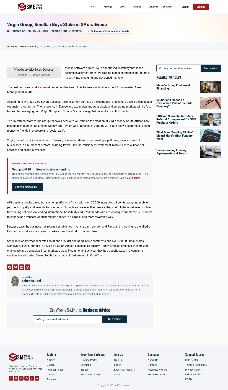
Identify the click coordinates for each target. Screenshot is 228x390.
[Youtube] (37, 378)
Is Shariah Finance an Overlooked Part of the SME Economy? (174, 103)
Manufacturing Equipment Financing (173, 87)
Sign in (185, 6)
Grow (122, 6)
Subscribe (114, 319)
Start (93, 6)
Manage (108, 6)
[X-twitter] (11, 378)
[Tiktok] (32, 378)
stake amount (41, 87)
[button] (9, 267)
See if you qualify (130, 178)
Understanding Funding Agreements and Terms (171, 152)
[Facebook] (26, 378)
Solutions (153, 6)
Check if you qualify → (27, 186)
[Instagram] (21, 378)
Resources (167, 6)
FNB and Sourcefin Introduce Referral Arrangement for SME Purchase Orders (176, 119)
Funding (137, 6)
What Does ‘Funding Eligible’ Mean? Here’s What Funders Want (174, 136)
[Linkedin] (16, 378)
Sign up (201, 6)
